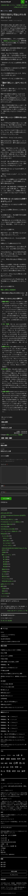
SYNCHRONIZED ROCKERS (8, 842)
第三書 (5, 562)
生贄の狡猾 (5, 391)
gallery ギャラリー (6, 584)
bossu (10, 20)
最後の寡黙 (4, 422)
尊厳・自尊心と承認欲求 (8, 289)
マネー (9, 755)
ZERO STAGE (3, 755)
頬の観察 (3, 681)
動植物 (13, 759)
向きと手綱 (4, 653)
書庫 (2, 586)
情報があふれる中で (6, 704)
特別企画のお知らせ (7, 581)
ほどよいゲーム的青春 (7, 655)
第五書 (5, 566)
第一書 (5, 557)
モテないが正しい (8, 545)
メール (3, 492)
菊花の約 (4, 576)
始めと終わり (7, 540)
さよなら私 (5, 536)
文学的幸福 (4, 698)
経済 (14, 771)
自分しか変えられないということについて (12, 707)
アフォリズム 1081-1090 (7, 687)
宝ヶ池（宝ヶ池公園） (7, 620)
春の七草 (3, 862)
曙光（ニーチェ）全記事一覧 (8, 846)
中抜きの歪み (4, 658)
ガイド (20, 821)
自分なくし (6, 538)
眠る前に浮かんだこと (7, 695)
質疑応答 (4, 569)
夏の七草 (3, 864)
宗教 (10, 763)
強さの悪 (5, 369)
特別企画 (3, 533)
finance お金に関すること (8, 519)
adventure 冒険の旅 (6, 524)
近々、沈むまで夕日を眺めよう (9, 701)
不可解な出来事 (5, 670)
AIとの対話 (5, 593)
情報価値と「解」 (5, 664)
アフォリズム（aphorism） (8, 854)
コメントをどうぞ (18, 20)
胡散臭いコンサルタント (10, 40)
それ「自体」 (6, 324)
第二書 (5, 559)
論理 (10, 438)
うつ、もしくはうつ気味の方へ (10, 531)
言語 (18, 771)
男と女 (3, 771)
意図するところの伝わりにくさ (9, 667)
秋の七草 (3, 866)
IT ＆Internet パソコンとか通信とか (11, 522)
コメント (4, 464)
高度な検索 (14, 871)
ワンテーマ (4, 596)
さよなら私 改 (5, 840)
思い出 (22, 763)
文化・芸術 (14, 767)
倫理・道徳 (5, 759)
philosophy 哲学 (5, 513)
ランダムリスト (14, 874)
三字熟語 (4, 571)
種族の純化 (5, 301)
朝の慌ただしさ (5, 689)
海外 (21, 767)
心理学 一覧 (4, 844)
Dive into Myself (6, 2)
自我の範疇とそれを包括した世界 (10, 661)
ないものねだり (7, 543)
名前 (3, 486)
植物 (3, 591)
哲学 (19, 759)
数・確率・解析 (5, 767)
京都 (14, 755)
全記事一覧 (4, 835)
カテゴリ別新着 (12, 835)
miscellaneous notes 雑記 (8, 529)
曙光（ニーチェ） (5, 10)
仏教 (17, 755)
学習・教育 (4, 763)
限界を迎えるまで (5, 692)
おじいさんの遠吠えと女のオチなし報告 (11, 673)
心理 (3, 438)
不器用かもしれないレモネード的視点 (11, 650)
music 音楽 (4, 526)
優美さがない (6, 346)
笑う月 (4, 574)
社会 (7, 438)
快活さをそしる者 (6, 427)
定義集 (4, 552)
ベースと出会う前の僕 (7, 684)
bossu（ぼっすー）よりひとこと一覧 (17, 610)
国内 (23, 759)
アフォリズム (5, 579)
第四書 (10, 10)
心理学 (4, 588)
